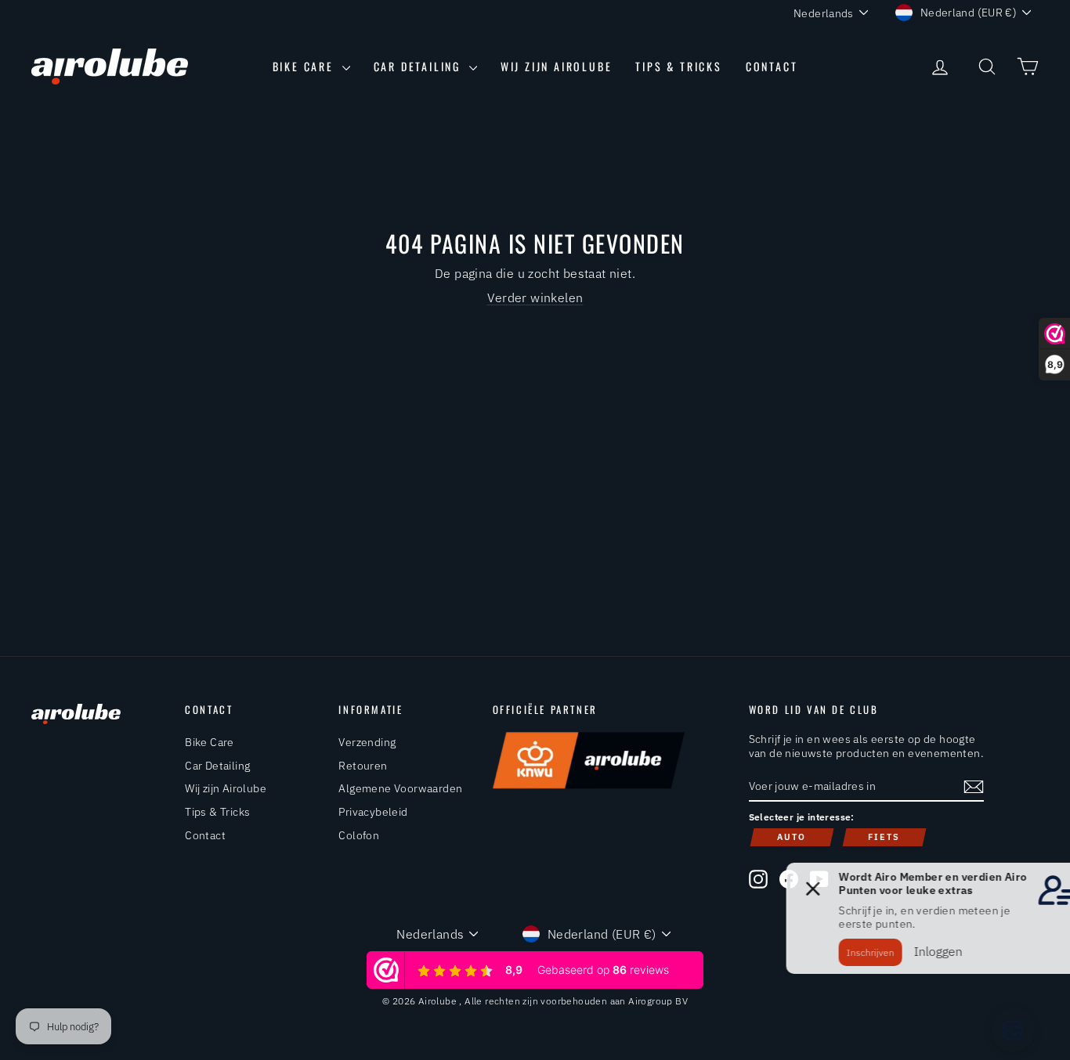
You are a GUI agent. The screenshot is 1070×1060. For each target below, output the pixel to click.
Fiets (884, 836)
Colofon (358, 835)
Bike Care (305, 66)
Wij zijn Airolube (557, 66)
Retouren (362, 766)
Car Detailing (419, 66)
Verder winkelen (535, 297)
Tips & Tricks (678, 66)
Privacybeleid (372, 812)
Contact (772, 66)
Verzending (367, 742)
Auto (792, 836)
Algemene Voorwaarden (400, 788)
